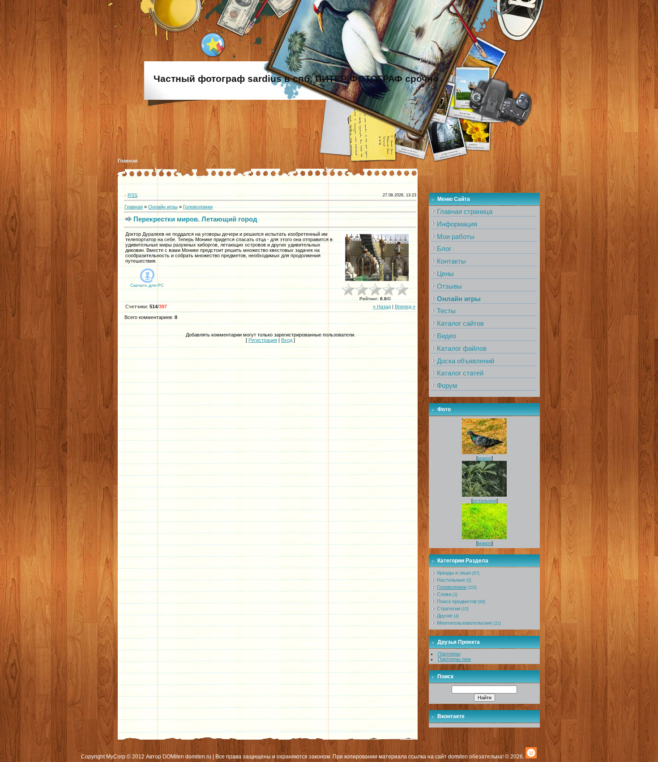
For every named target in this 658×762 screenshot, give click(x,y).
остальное (484, 500)
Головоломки (198, 206)
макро (484, 458)
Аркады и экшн (454, 572)
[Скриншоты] (375, 256)
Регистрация (262, 340)
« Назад (382, 306)
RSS (132, 195)
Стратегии (448, 608)
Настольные (451, 580)
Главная (127, 160)
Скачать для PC (147, 285)
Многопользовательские (464, 623)
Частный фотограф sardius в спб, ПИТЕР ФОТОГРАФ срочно (296, 78)
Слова (444, 594)
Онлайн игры (163, 206)
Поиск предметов (457, 601)
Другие (445, 615)
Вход (286, 340)
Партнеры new (454, 659)
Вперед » (405, 306)
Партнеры (449, 653)
